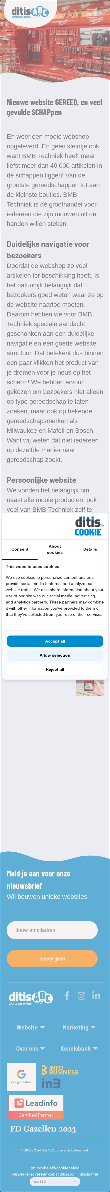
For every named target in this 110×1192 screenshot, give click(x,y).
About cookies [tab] (55, 549)
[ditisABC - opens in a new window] (89, 526)
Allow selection (55, 655)
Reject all (55, 669)
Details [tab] (90, 549)
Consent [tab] (19, 549)
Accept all (55, 641)
